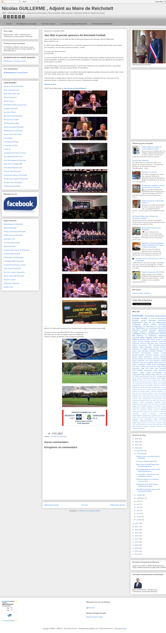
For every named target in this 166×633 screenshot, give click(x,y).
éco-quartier (141, 428)
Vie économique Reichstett (102, 24)
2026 (137, 439)
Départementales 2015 (159, 398)
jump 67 (158, 349)
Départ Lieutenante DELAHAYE (153, 272)
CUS (141, 396)
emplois (164, 389)
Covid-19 (134, 398)
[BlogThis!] (55, 433)
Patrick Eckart (155, 339)
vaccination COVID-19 (156, 426)
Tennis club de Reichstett (12, 134)
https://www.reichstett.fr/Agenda (75, 88)
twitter (152, 368)
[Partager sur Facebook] (59, 433)
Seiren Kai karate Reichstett (13, 127)
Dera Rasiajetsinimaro (144, 398)
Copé (139, 351)
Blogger (123, 628)
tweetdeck (145, 426)
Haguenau (135, 402)
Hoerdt (142, 402)
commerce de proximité (150, 411)
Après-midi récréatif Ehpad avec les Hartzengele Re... (147, 465)
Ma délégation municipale (26, 24)
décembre (140, 451)
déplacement (161, 322)
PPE (150, 345)
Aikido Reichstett (9, 246)
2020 (137, 530)
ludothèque (148, 347)
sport (147, 424)
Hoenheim (136, 330)
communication (146, 353)
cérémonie (150, 366)
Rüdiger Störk (136, 406)
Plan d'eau (135, 366)
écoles (134, 351)
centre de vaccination (139, 409)
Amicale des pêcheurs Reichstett (15, 175)
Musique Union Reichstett (13, 182)
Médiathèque (161, 364)
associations (55, 436)
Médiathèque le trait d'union (17, 72)
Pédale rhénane (145, 374)
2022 (137, 523)
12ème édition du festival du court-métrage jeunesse (152, 148)
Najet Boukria (144, 404)
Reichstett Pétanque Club (13, 168)
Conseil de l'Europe (160, 396)
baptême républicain (147, 408)
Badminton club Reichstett (13, 116)
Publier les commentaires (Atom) (89, 511)
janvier (139, 520)
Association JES (9, 239)
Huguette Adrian (152, 362)
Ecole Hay (143, 362)
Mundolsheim (136, 404)
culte (153, 389)
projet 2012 (145, 368)
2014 (137, 548)
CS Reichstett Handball (12, 186)
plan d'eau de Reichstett (139, 393)
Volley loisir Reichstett (11, 283)
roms (133, 424)
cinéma (150, 409)
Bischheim (162, 328)
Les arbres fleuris (10, 112)
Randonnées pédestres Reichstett (16, 179)
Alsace (144, 334)
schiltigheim (136, 334)
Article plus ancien (117, 505)
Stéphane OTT (152, 406)
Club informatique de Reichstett (15, 160)
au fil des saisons (146, 389)
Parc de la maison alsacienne (14, 272)
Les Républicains (138, 328)
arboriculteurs (136, 408)
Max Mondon (162, 384)
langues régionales (151, 391)
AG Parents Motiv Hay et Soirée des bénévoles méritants (145, 217)
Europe (135, 332)
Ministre (163, 357)
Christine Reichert (159, 347)
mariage (155, 419)
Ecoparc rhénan (138, 372)
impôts (138, 417)
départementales (136, 415)
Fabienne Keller (137, 347)
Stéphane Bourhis (138, 339)
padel (164, 421)
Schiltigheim (144, 406)
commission (135, 413)
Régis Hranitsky (156, 374)
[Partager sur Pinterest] (61, 433)
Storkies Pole (8, 287)
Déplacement (136, 400)
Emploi (134, 382)
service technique (141, 424)
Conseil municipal (149, 330)
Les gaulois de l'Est (10, 145)
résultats (156, 353)
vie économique (152, 328)
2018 (137, 536)
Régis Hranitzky (146, 337)
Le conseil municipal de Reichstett (73, 24)
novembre (140, 454)
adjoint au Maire (161, 406)
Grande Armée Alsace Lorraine (15, 265)
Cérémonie (162, 320)
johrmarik (150, 417)
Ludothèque (141, 364)
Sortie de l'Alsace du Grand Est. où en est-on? (147, 480)
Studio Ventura (9, 101)
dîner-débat (158, 389)
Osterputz (156, 385)
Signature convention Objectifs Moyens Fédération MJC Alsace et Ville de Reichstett (153, 245)
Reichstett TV (137, 349)
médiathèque (137, 326)
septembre (141, 498)
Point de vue (149, 322)
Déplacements (137, 322)
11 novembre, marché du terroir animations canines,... (147, 475)
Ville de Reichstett (10, 228)
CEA (144, 380)
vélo (158, 378)
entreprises (136, 324)
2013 (137, 551)
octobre (140, 495)
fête (159, 415)
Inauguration (148, 402)
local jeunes (162, 417)
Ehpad (148, 372)
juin (138, 504)
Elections (140, 335)
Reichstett (63, 436)
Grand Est (163, 400)
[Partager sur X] (57, 433)
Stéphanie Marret (157, 387)
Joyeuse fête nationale (140, 160)
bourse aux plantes (160, 408)
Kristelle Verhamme (145, 355)
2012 (137, 554)
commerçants (162, 411)
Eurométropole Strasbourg (143, 382)
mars (139, 513)
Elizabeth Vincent (145, 400)
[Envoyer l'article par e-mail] (48, 433)
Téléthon (143, 366)
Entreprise (162, 330)
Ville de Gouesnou (10, 97)
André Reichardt (160, 368)
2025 (137, 442)
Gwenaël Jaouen (147, 384)
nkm (155, 421)
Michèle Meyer (151, 364)
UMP (148, 339)
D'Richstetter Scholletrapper (14, 257)
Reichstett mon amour (145, 361)
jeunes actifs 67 (159, 337)
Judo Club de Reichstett (12, 268)
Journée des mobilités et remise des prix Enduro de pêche (153, 186)
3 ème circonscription (157, 318)
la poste (156, 417)
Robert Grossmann (160, 404)
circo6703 (156, 409)
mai (138, 507)
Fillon (158, 400)
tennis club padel (154, 424)
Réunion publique (147, 332)
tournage (163, 393)
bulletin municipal (149, 349)
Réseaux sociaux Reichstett (144, 320)
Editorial (163, 380)
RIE (153, 404)
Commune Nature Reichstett (146, 461)
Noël (150, 404)
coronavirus (153, 413)
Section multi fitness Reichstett (14, 231)
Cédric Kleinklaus (159, 370)
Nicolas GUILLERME (146, 385)
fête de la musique (155, 376)
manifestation (148, 419)
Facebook (154, 382)
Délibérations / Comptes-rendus (15, 61)
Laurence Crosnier (159, 355)
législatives (135, 419)
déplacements (146, 415)
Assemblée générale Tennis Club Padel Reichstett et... (148, 470)
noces (159, 421)
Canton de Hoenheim (149, 396)
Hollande (155, 384)
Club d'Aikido (8, 138)
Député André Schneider (154, 324)
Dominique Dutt (152, 343)
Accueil (9, 24)
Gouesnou (162, 343)
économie (135, 395)
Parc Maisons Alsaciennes (13, 156)
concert (144, 413)
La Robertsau (151, 335)
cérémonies (162, 413)
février (139, 516)
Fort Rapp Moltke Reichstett (14, 261)
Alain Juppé (154, 395)
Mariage (147, 341)
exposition (154, 415)
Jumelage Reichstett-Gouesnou (15, 153)
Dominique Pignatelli (149, 351)
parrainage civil (161, 391)
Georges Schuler (139, 318)
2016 (137, 542)
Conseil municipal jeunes (154, 380)
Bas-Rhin (140, 380)
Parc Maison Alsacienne (152, 359)
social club (157, 393)
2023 (137, 448)
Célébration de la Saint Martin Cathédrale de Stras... (147, 485)
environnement (144, 376)
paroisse (153, 378)
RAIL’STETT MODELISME (13, 164)
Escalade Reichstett (11, 108)
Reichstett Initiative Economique (15, 105)
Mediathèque (135, 385)
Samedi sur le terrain (149, 172)
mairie (141, 419)
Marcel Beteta (137, 357)
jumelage (142, 391)
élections (157, 361)
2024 (137, 445)
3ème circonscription (144, 395)
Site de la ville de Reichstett (13, 86)
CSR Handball (137, 370)
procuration (136, 368)
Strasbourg (162, 332)
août (138, 501)
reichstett (154, 341)
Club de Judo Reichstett (12, 171)
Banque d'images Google (94, 617)
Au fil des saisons (48, 24)
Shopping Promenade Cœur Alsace (142, 387)
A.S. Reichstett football (12, 243)
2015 (137, 545)
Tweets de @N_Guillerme (141, 293)
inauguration (144, 417)
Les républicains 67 (150, 326)
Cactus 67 (7, 149)
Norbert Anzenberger (139, 345)
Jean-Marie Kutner (160, 402)
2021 (137, 527)
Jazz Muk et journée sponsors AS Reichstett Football (148, 490)
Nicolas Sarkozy (137, 359)
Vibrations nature (10, 280)
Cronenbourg (148, 370)
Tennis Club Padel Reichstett (14, 276)
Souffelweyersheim (159, 345)
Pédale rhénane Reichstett (13, 235)
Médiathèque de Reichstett (13, 131)
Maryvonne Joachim (151, 357)
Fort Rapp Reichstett (11, 142)
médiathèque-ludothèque (146, 421)
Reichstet (163, 385)
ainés (139, 389)
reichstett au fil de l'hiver (148, 422)
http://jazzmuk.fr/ (50, 84)
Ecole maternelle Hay (11, 90)
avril (138, 510)
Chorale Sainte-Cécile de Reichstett (16, 250)
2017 (137, 539)
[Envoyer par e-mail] (53, 433)
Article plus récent (51, 505)
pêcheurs (150, 393)
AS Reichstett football (11, 123)
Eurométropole (153, 334)
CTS (138, 396)
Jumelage (160, 351)
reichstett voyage (161, 422)
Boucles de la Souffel (11, 119)
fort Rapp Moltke (160, 366)
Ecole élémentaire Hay (12, 94)
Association (149, 316)
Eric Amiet (153, 400)
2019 (137, 533)
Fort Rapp (162, 326)
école (164, 349)
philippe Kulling (136, 422)
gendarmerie (135, 391)
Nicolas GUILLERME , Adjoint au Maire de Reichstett (57, 8)
